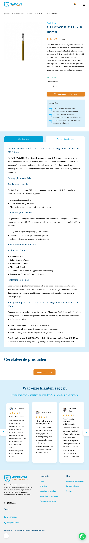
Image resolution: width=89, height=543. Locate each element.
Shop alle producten (44, 372)
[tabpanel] (44, 245)
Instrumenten (19, 14)
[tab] (23, 139)
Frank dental (51, 23)
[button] (82, 536)
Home (8, 14)
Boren (29, 14)
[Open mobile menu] (84, 5)
